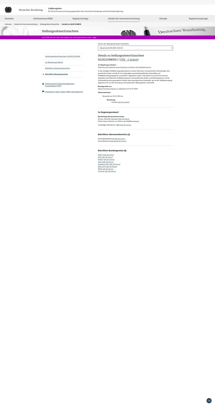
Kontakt (163, 18)
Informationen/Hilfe (43, 18)
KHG (99, 157)
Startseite (9, 18)
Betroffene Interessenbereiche (57, 68)
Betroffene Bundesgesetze (56, 74)
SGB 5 (100, 155)
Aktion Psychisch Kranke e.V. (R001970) (112, 89)
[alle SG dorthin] (123, 102)
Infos (94, 37)
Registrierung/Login (198, 18)
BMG (118, 125)
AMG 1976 (102, 166)
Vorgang (114, 119)
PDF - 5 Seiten (129, 59)
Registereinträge (80, 18)
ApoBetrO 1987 (103, 164)
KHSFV (100, 159)
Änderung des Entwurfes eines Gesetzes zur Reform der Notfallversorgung (124, 67)
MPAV (100, 169)
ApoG (100, 162)
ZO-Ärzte (101, 171)
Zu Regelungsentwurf (54, 62)
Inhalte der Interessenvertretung (124, 18)
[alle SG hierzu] (123, 119)
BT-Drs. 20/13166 (104, 119)
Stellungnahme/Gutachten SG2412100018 (62, 56)
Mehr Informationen (74, 92)
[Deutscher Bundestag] (25, 10)
